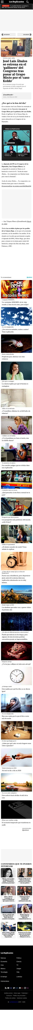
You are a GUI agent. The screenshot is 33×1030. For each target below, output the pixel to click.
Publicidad (25, 1013)
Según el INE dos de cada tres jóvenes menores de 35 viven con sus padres (25, 901)
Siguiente (26, 34)
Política (18, 978)
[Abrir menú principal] (2, 2)
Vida (17, 992)
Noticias (3, 978)
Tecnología (4, 992)
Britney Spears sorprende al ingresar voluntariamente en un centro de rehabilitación (25, 937)
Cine (2, 985)
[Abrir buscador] (27, 2)
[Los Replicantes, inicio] (16, 2)
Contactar (9, 1015)
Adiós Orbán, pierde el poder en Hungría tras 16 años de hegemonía (8, 955)
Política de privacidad (19, 1015)
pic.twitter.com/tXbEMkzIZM (12, 191)
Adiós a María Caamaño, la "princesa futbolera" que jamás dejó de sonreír (8, 919)
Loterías (19, 997)
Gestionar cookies (22, 1018)
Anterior (6, 34)
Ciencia (18, 982)
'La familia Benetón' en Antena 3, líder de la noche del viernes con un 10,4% (16, 6)
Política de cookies (10, 1018)
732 (27, 1008)
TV (17, 985)
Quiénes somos (8, 1013)
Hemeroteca (5, 1001)
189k (10, 1008)
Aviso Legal (17, 1013)
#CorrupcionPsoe (21, 189)
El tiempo (4, 997)
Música (3, 989)
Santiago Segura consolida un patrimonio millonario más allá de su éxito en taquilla (25, 919)
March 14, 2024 (7, 229)
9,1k (22, 1008)
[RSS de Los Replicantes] (6, 1008)
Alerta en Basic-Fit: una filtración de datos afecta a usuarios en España (8, 937)
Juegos (18, 989)
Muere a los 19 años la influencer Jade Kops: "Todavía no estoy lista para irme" (8, 901)
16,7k (16, 1008)
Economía (4, 982)
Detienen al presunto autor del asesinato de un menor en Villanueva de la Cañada (24, 955)
